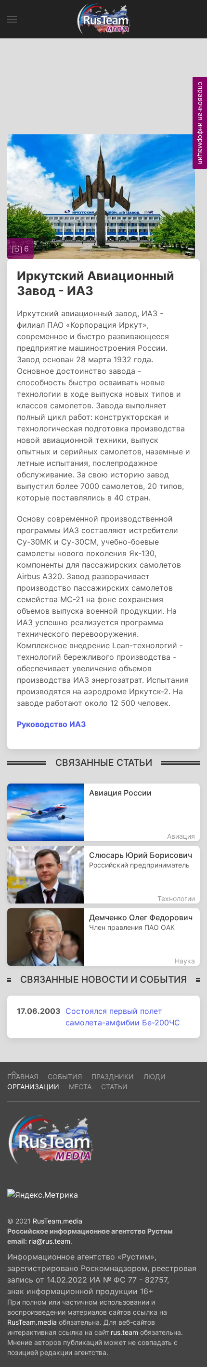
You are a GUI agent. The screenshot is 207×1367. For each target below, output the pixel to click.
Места (80, 1086)
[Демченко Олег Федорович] (103, 937)
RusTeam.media (57, 1221)
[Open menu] (12, 19)
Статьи (114, 1086)
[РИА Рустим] (50, 1139)
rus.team (124, 1332)
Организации (33, 1086)
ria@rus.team (49, 1241)
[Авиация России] (103, 812)
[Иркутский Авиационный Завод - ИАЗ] (101, 196)
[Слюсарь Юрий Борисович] (103, 874)
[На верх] (14, 1073)
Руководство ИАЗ (51, 724)
